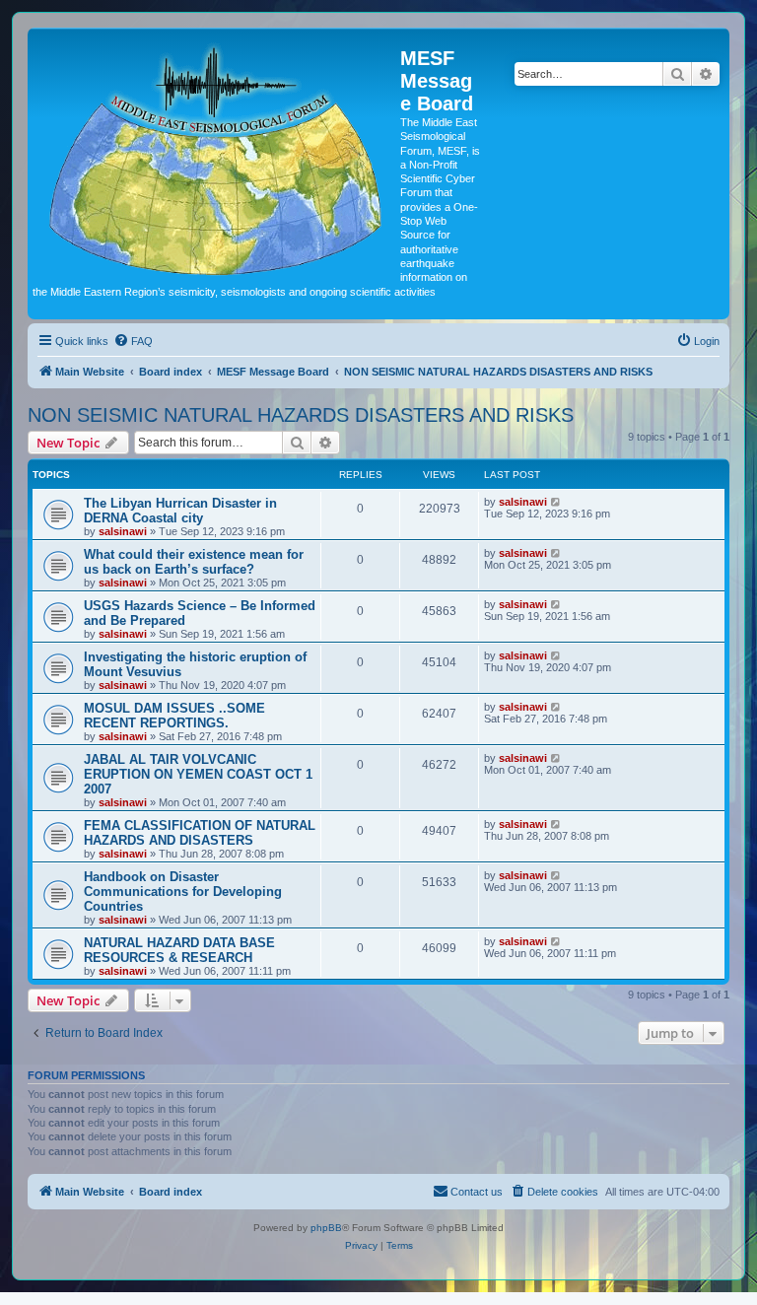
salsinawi (123, 531)
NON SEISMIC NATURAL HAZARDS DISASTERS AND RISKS (301, 415)
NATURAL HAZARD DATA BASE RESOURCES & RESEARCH (179, 950)
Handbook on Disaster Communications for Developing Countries (183, 891)
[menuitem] (133, 341)
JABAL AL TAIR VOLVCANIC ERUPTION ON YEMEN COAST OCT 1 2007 (198, 774)
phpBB (326, 1227)
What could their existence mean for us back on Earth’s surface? (194, 562)
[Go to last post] (556, 502)
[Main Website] (216, 156)
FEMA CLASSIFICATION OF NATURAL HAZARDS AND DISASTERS (199, 833)
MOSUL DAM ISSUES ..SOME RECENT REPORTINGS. (174, 715)
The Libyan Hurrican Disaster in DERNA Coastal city (180, 510)
